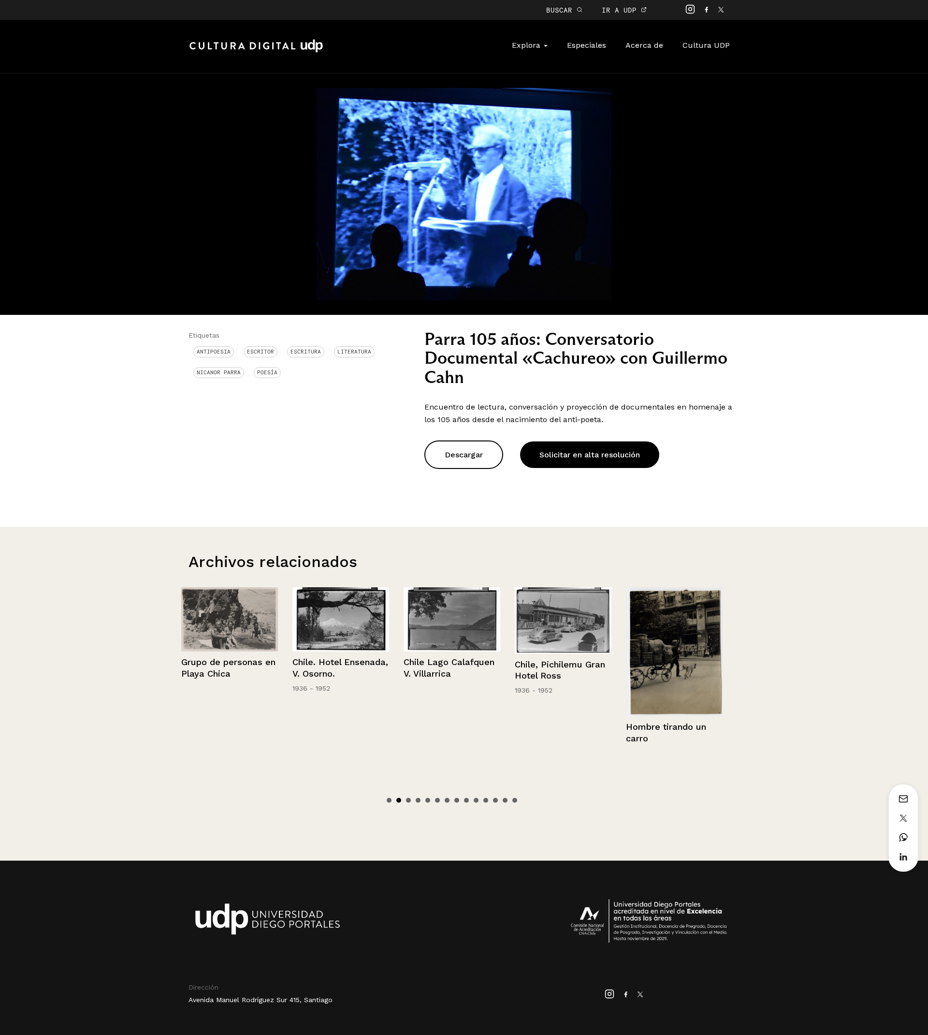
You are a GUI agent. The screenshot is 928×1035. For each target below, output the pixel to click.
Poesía (267, 372)
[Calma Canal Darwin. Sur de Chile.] (674, 621)
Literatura (354, 351)
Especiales (586, 45)
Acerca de (644, 45)
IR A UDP (621, 10)
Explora (527, 45)
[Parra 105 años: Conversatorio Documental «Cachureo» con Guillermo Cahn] (464, 193)
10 (476, 800)
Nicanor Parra (219, 372)
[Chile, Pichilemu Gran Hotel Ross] (452, 620)
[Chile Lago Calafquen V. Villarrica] (340, 619)
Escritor (260, 351)
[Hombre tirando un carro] (563, 651)
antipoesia (214, 351)
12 (495, 800)
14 (514, 800)
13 (505, 800)
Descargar (464, 454)
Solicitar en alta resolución (589, 454)
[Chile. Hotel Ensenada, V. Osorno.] (229, 619)
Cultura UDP (706, 45)
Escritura (305, 351)
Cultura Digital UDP (256, 51)
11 (485, 800)
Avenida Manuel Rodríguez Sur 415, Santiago (260, 1000)
